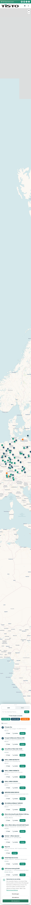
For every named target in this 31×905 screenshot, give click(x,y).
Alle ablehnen (15, 897)
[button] (14, 448)
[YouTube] (24, 2)
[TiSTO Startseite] (10, 5)
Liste (8, 707)
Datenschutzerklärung (12, 890)
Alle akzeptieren (15, 901)
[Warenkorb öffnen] (24, 5)
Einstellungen (15, 894)
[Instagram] (26, 2)
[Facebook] (22, 2)
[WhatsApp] (29, 2)
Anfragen (23, 733)
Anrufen (16, 733)
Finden (26, 711)
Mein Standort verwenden (16, 715)
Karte (22, 707)
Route (8, 733)
